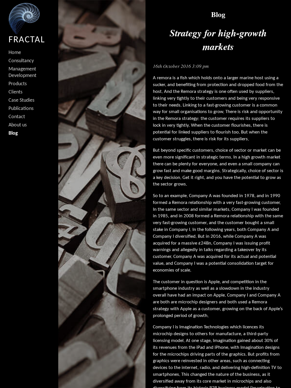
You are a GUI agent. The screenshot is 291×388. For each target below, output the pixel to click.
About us (18, 125)
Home (15, 52)
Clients (15, 92)
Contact (17, 117)
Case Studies (21, 100)
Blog (13, 133)
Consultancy (21, 61)
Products (18, 84)
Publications (21, 108)
